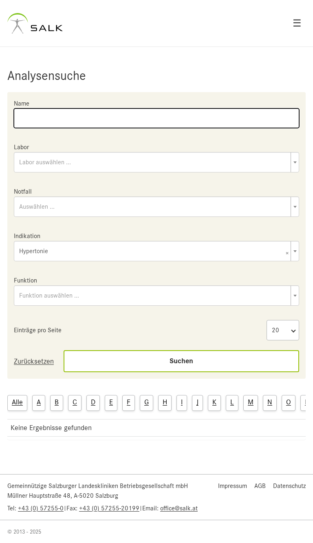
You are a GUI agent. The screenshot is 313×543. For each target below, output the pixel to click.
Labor (21, 147)
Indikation (27, 236)
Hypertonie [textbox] (154, 251)
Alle (17, 402)
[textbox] (156, 162)
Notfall (23, 191)
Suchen (181, 361)
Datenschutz (289, 486)
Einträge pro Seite (38, 330)
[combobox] (156, 162)
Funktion (25, 280)
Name (21, 103)
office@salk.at (179, 508)
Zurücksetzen (34, 361)
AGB (260, 486)
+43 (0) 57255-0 (41, 508)
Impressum (232, 486)
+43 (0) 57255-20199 (109, 508)
